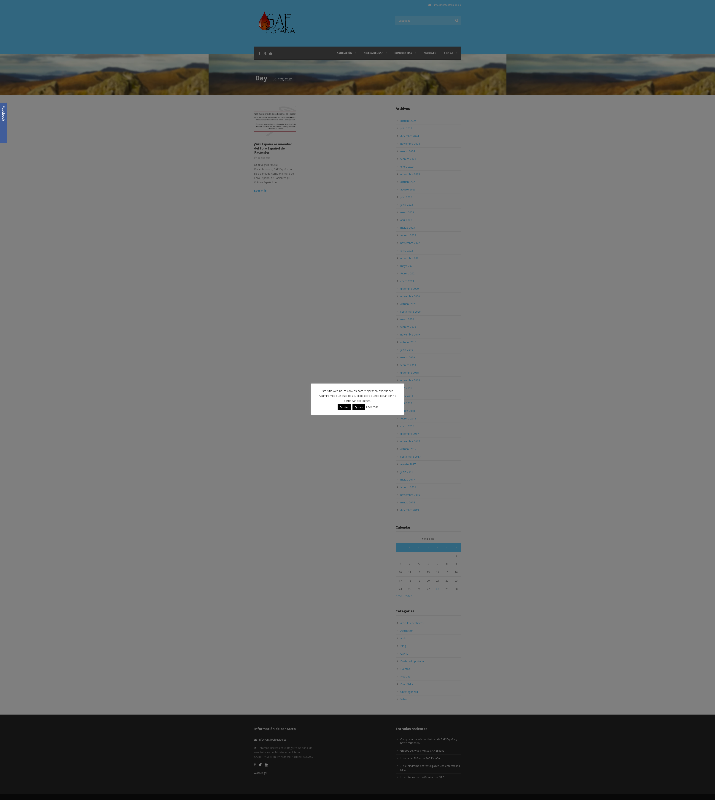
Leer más (372, 407)
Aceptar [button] (344, 407)
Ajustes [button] (359, 407)
